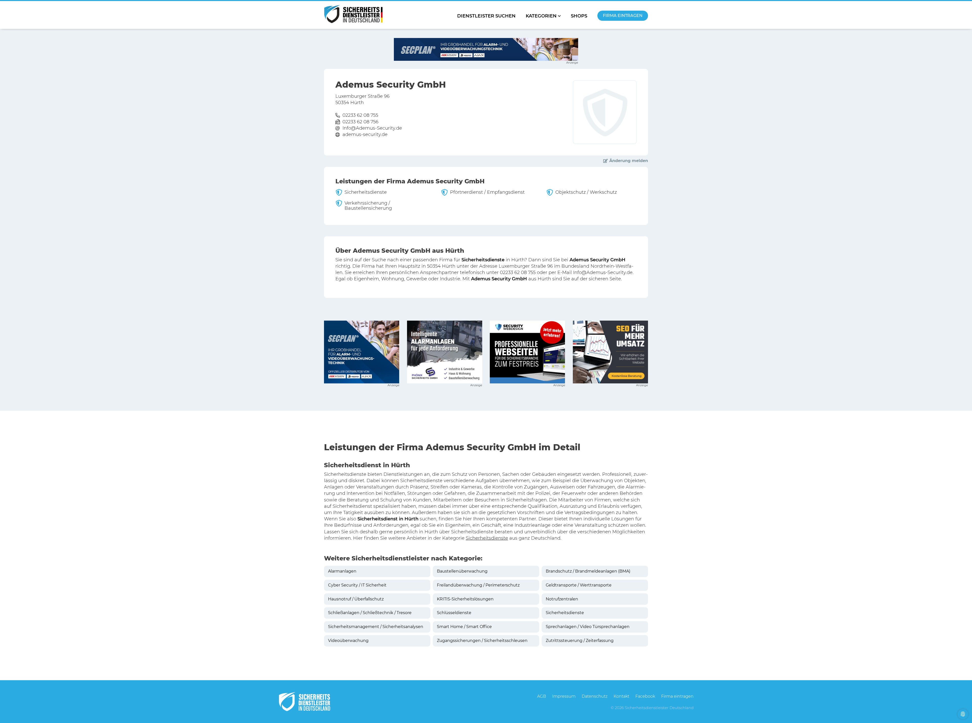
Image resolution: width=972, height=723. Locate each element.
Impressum (564, 696)
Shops (579, 16)
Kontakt (621, 696)
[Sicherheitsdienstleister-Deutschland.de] (353, 14)
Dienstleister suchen (486, 16)
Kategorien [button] (541, 16)
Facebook (645, 696)
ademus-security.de (365, 134)
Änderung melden (628, 160)
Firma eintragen (622, 15)
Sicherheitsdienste (487, 538)
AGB (541, 696)
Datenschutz (595, 696)
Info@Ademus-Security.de (372, 128)
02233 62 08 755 (360, 115)
